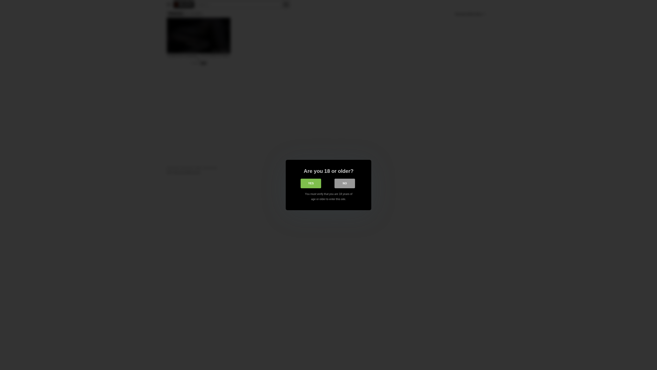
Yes (311, 183)
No (345, 183)
